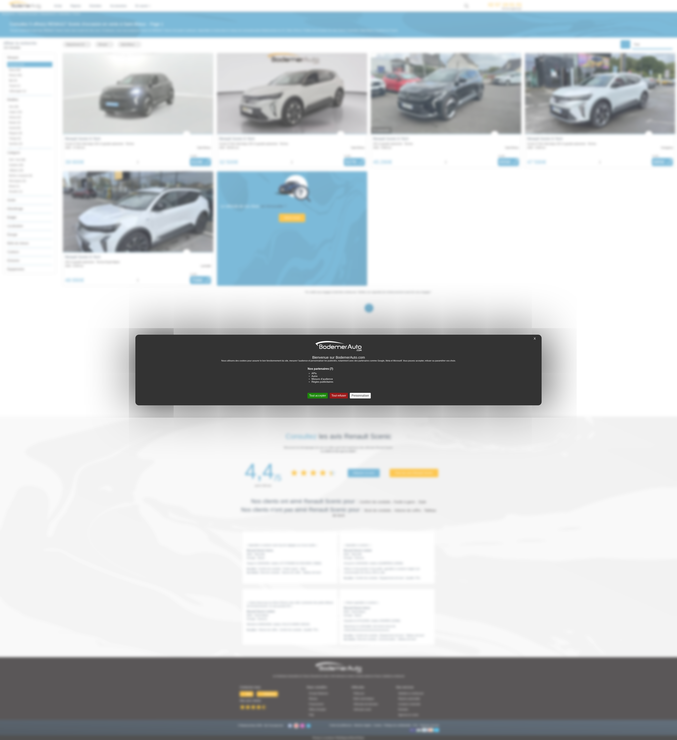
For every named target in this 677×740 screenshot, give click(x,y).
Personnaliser (360, 395)
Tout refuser (338, 395)
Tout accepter (317, 395)
